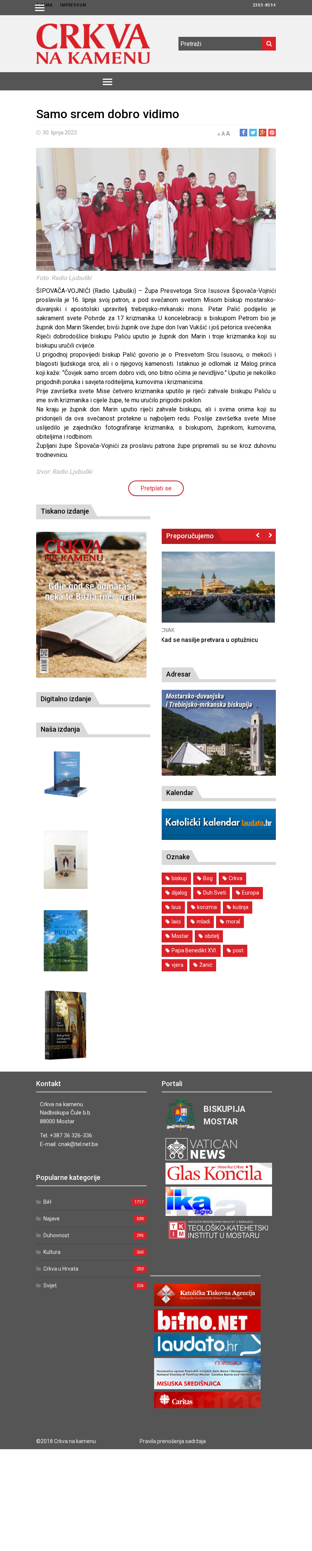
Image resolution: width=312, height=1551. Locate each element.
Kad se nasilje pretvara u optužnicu (210, 639)
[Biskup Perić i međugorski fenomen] (66, 1025)
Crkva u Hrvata (60, 1269)
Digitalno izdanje (66, 699)
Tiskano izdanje (65, 511)
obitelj (212, 936)
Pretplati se (156, 488)
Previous (258, 535)
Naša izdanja (60, 729)
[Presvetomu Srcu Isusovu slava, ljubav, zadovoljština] (66, 859)
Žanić (205, 965)
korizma (207, 907)
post (238, 950)
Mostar (180, 936)
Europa (250, 893)
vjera (177, 965)
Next (270, 535)
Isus (176, 907)
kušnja (240, 907)
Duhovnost (56, 1235)
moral (233, 922)
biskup (179, 878)
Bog (208, 878)
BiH (47, 1202)
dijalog (179, 893)
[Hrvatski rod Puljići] (66, 940)
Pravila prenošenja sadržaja (173, 1441)
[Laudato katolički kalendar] (219, 837)
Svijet (50, 1285)
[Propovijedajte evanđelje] (66, 774)
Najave (51, 1219)
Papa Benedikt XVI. (194, 950)
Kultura (51, 1252)
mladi (203, 922)
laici (176, 922)
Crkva (235, 878)
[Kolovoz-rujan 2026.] (91, 605)
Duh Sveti (214, 893)
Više (219, 595)
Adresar (178, 674)
